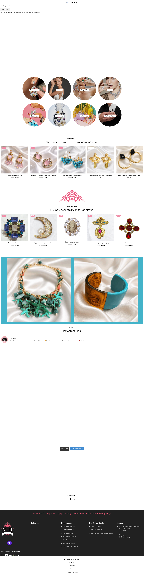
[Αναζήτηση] (128, 3)
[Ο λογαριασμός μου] (133, 3)
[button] (9, 543)
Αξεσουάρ (84, 116)
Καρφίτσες (59, 116)
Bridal (59, 90)
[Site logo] (72, 3)
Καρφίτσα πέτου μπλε (14, 243)
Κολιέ (110, 90)
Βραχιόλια (34, 116)
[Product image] (14, 160)
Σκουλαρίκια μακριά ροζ (15, 175)
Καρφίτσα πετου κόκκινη (129, 243)
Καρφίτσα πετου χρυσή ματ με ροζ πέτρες (100, 243)
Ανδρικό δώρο (109, 116)
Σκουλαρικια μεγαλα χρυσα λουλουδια (101, 175)
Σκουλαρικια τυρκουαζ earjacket (72, 175)
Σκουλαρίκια (34, 90)
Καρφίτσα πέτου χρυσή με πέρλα (43, 243)
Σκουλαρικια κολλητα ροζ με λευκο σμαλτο (43, 175)
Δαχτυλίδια (84, 90)
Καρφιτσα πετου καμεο (72, 242)
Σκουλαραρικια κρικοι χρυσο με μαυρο (129, 175)
